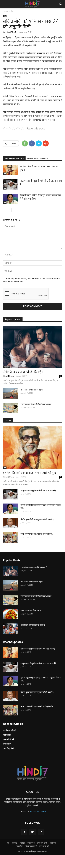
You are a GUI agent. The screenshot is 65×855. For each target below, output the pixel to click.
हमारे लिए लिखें (8, 748)
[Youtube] (41, 832)
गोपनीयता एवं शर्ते (9, 730)
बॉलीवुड (14, 843)
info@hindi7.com (38, 811)
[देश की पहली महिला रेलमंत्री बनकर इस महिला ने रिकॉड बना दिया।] (10, 199)
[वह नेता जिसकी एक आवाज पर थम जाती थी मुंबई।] (10, 170)
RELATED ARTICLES (14, 158)
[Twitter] (32, 832)
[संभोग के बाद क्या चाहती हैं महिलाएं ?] (32, 347)
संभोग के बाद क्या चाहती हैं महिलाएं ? (23, 372)
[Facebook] (24, 832)
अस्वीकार (53, 843)
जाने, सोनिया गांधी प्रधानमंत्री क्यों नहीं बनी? (37, 534)
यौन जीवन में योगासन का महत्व (32, 390)
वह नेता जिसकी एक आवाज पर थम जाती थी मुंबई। (31, 473)
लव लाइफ (6, 367)
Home (5, 11)
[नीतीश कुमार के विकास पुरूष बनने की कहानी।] (10, 523)
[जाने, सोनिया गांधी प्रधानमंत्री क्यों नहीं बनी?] (10, 537)
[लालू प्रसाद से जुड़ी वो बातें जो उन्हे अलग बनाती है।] (10, 184)
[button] (61, 4)
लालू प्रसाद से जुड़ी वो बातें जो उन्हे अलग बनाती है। (39, 490)
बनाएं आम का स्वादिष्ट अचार (31, 610)
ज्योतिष (22, 843)
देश (12, 11)
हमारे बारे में (7, 743)
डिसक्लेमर (7, 734)
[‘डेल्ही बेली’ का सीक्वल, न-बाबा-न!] (10, 628)
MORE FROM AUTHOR (37, 158)
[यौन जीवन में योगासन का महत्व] (10, 393)
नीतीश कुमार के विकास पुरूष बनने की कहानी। (37, 519)
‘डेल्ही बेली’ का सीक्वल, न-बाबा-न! (33, 625)
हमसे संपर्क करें (8, 739)
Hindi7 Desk (11, 32)
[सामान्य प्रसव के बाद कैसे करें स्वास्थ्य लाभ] (10, 408)
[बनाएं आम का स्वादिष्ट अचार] (10, 614)
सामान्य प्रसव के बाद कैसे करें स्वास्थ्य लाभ (36, 404)
